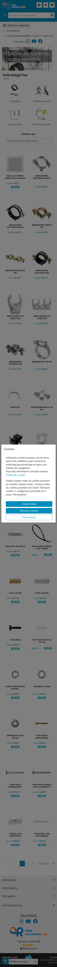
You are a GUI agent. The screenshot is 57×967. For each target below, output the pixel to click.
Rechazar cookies (29, 510)
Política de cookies (15, 475)
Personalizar (29, 517)
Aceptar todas (29, 504)
